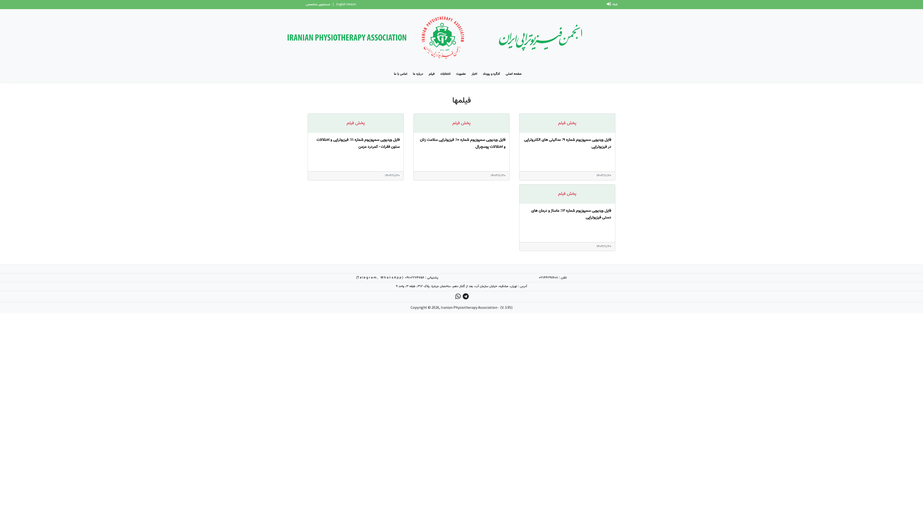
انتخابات (445, 74)
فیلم (432, 74)
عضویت (461, 74)
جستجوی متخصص (318, 4)
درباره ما (418, 74)
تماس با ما (400, 74)
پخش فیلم (567, 123)
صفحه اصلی (514, 74)
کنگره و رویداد (491, 74)
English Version (346, 4)
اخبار (474, 74)
